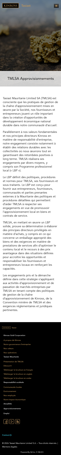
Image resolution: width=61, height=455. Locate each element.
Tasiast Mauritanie (11, 357)
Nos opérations (10, 353)
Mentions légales (9, 447)
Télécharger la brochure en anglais (18, 374)
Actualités (8, 404)
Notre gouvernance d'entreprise (17, 344)
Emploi (6, 413)
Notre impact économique (15, 399)
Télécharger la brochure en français (18, 370)
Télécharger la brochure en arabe (17, 378)
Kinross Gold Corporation (14, 335)
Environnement (10, 391)
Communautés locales (13, 387)
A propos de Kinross (12, 340)
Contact (6, 435)
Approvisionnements (12, 408)
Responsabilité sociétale (14, 382)
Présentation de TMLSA (13, 362)
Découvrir (8, 366)
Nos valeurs (8, 348)
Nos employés (10, 395)
